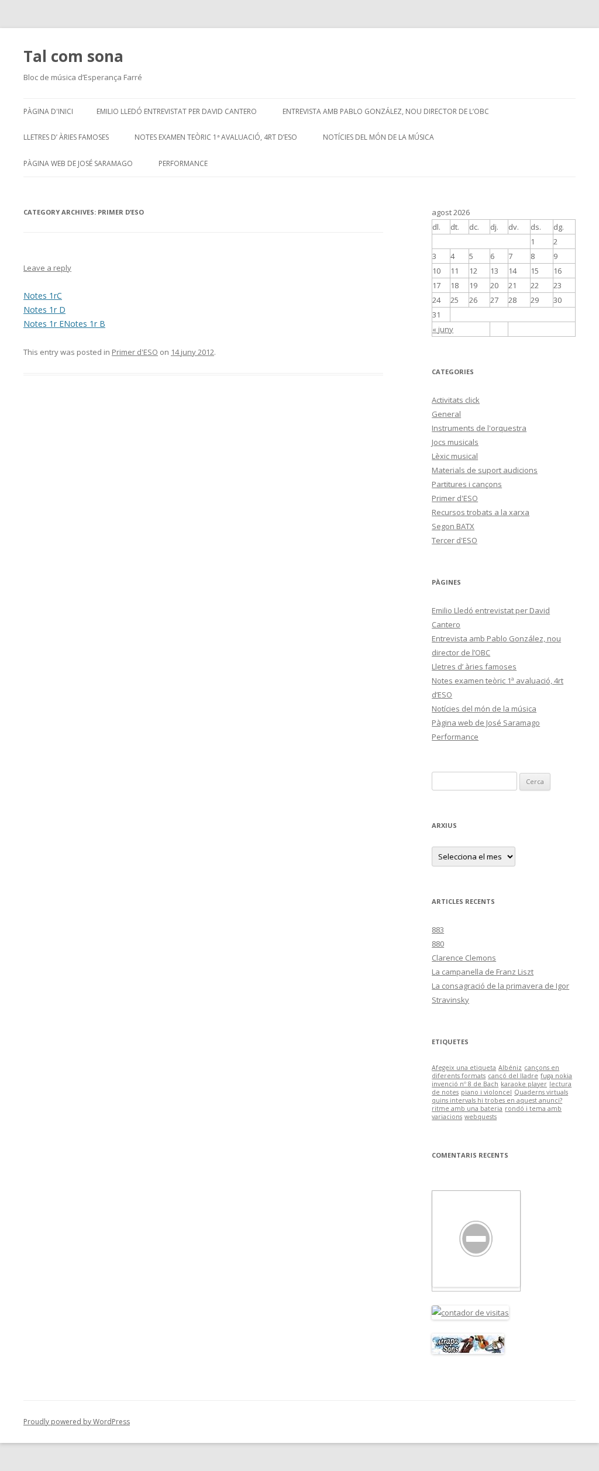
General (446, 414)
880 (438, 943)
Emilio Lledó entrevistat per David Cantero (177, 111)
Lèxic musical (455, 456)
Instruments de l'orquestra (479, 428)
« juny (442, 329)
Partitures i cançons (467, 484)
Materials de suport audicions (485, 470)
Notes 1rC (42, 295)
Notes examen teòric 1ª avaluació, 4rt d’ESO (216, 137)
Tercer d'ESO (454, 540)
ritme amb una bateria (467, 1108)
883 (438, 929)
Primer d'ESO (135, 352)
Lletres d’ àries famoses (66, 137)
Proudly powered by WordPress (76, 1422)
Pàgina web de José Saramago (78, 163)
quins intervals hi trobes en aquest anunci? (497, 1100)
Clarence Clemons (464, 957)
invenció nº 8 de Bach (465, 1084)
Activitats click (456, 400)
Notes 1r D (44, 309)
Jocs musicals (455, 442)
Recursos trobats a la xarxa (480, 512)
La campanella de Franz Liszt (482, 971)
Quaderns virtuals (541, 1092)
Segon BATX (453, 526)
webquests (480, 1117)
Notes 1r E (43, 323)
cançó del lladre (513, 1076)
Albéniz (510, 1067)
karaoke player (524, 1084)
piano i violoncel (486, 1092)
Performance (183, 163)
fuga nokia (556, 1076)
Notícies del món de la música (378, 137)
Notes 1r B (84, 323)
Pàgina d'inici (48, 111)
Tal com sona (73, 56)
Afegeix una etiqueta (464, 1067)
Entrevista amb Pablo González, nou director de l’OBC (386, 111)
